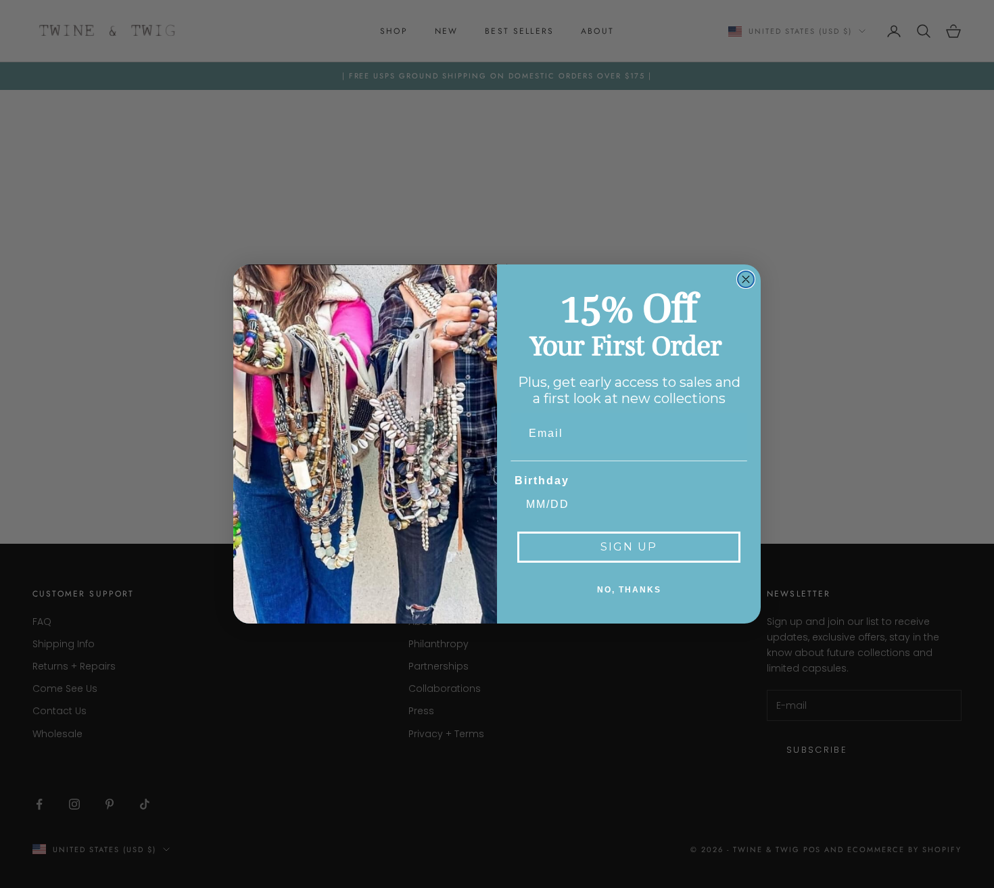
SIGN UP (628, 546)
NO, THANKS (629, 589)
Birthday (542, 480)
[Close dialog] (746, 279)
